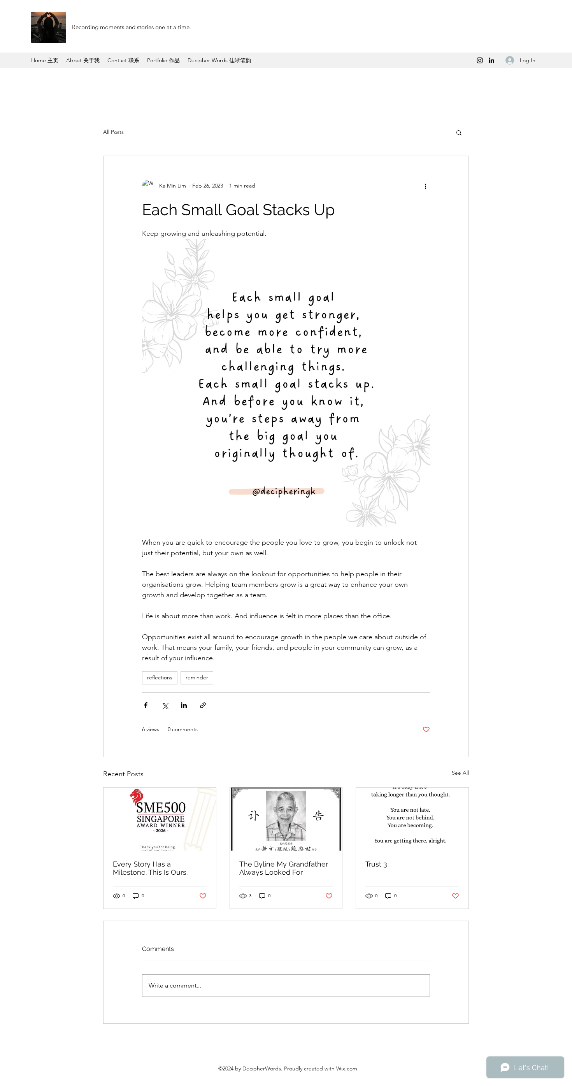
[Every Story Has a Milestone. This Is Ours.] (160, 819)
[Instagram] (480, 60)
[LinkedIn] (491, 60)
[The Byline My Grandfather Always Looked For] (286, 819)
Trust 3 (376, 864)
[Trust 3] (412, 819)
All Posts (113, 131)
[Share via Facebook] (145, 705)
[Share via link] (203, 705)
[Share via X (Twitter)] (164, 705)
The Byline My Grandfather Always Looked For (283, 868)
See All (460, 772)
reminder (197, 677)
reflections (159, 677)
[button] (459, 132)
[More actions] (425, 185)
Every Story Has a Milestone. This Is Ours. (150, 868)
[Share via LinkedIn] (184, 705)
